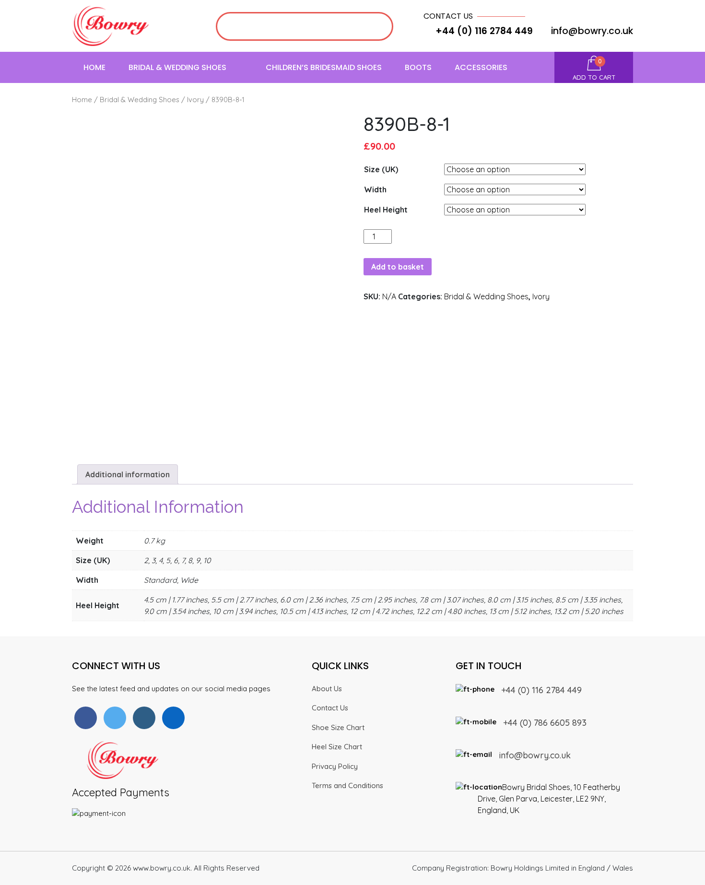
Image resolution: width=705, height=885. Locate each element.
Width (375, 189)
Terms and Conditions (347, 785)
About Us (327, 688)
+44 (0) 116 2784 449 (541, 690)
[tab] (127, 474)
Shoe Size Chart (338, 727)
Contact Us (330, 707)
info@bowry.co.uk (592, 30)
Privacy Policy (335, 766)
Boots (418, 67)
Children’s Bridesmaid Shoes (324, 67)
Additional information (127, 474)
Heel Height (386, 209)
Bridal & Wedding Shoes (177, 67)
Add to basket (397, 266)
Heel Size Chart (337, 746)
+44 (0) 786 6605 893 (545, 722)
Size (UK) (381, 169)
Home (94, 67)
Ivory (195, 99)
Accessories (481, 67)
